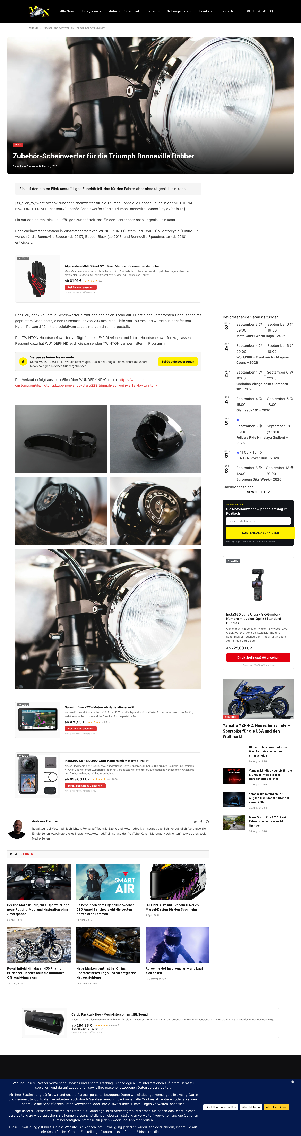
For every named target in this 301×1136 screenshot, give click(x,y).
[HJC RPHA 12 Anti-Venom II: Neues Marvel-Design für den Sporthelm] (177, 882)
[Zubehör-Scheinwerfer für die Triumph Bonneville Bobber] (150, 105)
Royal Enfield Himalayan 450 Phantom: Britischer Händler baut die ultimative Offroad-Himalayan (36, 973)
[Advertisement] (253, 244)
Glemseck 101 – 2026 (253, 410)
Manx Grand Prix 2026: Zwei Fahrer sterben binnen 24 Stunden (267, 821)
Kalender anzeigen (238, 487)
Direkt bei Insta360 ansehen (85, 785)
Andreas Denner (25, 166)
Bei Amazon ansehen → (87, 1028)
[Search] (271, 11)
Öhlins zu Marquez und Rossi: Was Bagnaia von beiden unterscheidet (269, 751)
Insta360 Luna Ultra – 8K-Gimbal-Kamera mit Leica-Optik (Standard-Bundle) (254, 618)
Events (204, 11)
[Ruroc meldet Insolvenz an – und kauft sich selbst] (177, 945)
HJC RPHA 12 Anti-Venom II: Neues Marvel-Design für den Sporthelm (172, 907)
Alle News (67, 11)
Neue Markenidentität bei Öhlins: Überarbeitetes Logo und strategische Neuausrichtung (106, 973)
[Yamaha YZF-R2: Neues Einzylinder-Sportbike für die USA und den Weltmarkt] (258, 699)
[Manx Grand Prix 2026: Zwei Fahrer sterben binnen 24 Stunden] (234, 822)
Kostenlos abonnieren (260, 532)
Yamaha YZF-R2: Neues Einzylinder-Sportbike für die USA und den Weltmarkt (256, 731)
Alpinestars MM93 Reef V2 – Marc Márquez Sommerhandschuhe (112, 266)
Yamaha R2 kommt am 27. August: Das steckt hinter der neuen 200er (269, 798)
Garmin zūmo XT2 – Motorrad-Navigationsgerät (99, 707)
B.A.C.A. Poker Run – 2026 (257, 458)
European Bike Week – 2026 (259, 479)
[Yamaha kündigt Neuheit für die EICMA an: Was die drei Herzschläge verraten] (234, 776)
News (18, 144)
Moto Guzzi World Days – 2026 (261, 336)
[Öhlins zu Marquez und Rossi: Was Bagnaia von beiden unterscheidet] (234, 752)
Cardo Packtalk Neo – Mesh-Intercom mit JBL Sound (109, 1014)
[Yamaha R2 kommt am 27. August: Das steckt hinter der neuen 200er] (234, 799)
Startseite (33, 28)
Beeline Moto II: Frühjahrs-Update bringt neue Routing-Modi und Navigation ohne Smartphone (38, 909)
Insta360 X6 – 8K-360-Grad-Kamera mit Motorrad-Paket (107, 761)
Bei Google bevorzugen (178, 361)
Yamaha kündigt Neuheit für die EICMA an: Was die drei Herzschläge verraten (270, 774)
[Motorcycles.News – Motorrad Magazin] (39, 11)
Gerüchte (230, 717)
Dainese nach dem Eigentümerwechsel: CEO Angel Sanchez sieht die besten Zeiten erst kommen (106, 909)
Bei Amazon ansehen (80, 287)
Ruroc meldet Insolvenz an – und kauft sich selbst (175, 971)
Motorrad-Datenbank (124, 11)
